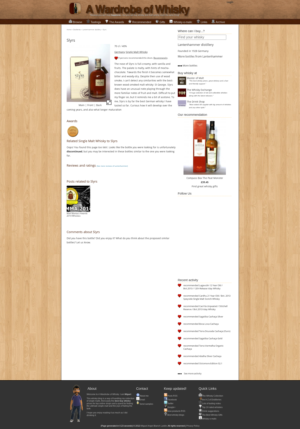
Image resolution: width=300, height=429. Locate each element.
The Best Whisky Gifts (212, 415)
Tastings (96, 22)
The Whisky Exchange (199, 89)
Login (230, 2)
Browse (77, 22)
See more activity (192, 373)
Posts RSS (172, 396)
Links (204, 22)
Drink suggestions (210, 411)
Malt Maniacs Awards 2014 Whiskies (77, 214)
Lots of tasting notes (211, 403)
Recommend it (160, 57)
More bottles (189, 65)
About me (144, 396)
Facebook (172, 399)
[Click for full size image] (108, 103)
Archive (220, 22)
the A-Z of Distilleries (211, 399)
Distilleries (77, 29)
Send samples (146, 404)
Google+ (171, 407)
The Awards (116, 22)
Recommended (141, 22)
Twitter (170, 403)
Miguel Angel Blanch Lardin (154, 426)
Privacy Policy (192, 426)
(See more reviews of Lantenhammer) (112, 166)
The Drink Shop (196, 101)
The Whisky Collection (212, 396)
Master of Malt (195, 78)
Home (69, 29)
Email (142, 399)
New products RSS (176, 411)
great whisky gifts (207, 186)
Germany (119, 52)
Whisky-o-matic (182, 22)
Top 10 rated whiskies (212, 407)
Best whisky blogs (175, 415)
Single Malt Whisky (137, 52)
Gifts (162, 22)
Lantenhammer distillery (91, 29)
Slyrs (104, 29)
